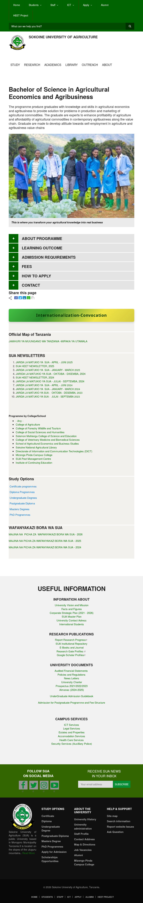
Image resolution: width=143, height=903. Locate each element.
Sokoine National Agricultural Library (36, 447)
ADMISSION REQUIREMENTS (49, 257)
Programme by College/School (27, 416)
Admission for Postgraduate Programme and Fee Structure (71, 702)
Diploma (47, 821)
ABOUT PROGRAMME (42, 238)
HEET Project (20, 15)
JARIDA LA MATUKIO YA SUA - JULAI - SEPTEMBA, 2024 (50, 381)
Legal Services (71, 728)
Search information (118, 821)
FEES (27, 266)
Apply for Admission (54, 852)
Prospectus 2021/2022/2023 (72, 686)
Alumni (104, 5)
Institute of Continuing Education (34, 462)
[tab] (71, 238)
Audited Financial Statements (71, 670)
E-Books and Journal (72, 647)
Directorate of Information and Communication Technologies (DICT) (54, 451)
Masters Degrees (19, 509)
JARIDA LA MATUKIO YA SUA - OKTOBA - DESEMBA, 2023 (49, 392)
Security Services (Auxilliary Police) (71, 743)
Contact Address (84, 839)
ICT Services (71, 725)
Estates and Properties (72, 732)
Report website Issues (120, 826)
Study (15, 64)
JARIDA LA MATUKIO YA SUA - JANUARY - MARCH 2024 (48, 389)
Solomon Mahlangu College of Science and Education (46, 436)
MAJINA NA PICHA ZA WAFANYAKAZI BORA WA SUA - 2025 (45, 541)
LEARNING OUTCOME (42, 248)
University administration (83, 826)
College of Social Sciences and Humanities (40, 432)
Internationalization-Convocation (71, 315)
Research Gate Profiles (70, 651)
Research (32, 64)
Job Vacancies (83, 850)
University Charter (71, 682)
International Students (71, 624)
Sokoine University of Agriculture (63, 36)
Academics (52, 64)
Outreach (90, 64)
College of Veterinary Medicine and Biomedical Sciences (48, 439)
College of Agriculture (28, 424)
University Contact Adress (71, 620)
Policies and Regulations (71, 674)
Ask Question (115, 832)
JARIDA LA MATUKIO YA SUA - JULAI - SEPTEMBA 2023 (48, 396)
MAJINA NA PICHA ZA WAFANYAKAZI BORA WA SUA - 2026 (45, 534)
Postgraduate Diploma (22, 503)
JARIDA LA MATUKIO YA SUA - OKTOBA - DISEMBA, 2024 (50, 374)
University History (85, 819)
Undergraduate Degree (51, 829)
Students (34, 5)
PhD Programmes (20, 514)
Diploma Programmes (22, 492)
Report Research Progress (70, 640)
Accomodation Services (71, 736)
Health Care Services (71, 740)
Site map (112, 816)
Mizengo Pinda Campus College (34, 455)
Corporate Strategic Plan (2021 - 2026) (71, 613)
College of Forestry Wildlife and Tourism (38, 428)
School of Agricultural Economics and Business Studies (47, 443)
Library (71, 64)
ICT (69, 5)
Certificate (48, 816)
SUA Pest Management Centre (33, 459)
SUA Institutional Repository (71, 643)
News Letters (71, 678)
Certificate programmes (23, 486)
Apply (86, 5)
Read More (28, 853)
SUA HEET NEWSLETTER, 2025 (35, 366)
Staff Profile (81, 834)
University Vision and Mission (71, 605)
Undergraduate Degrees (23, 498)
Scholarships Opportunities (50, 859)
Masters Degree (51, 841)
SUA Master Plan (71, 616)
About (107, 64)
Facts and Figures (71, 609)
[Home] (17, 42)
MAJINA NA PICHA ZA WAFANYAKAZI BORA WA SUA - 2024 (45, 547)
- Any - (19, 421)
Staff (52, 5)
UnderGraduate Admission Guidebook (71, 696)
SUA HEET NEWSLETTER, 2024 (35, 377)
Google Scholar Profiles (70, 655)
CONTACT (31, 285)
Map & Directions (84, 844)
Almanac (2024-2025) (71, 690)
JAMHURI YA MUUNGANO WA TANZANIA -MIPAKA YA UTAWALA (48, 341)
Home (16, 5)
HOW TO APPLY (36, 276)
